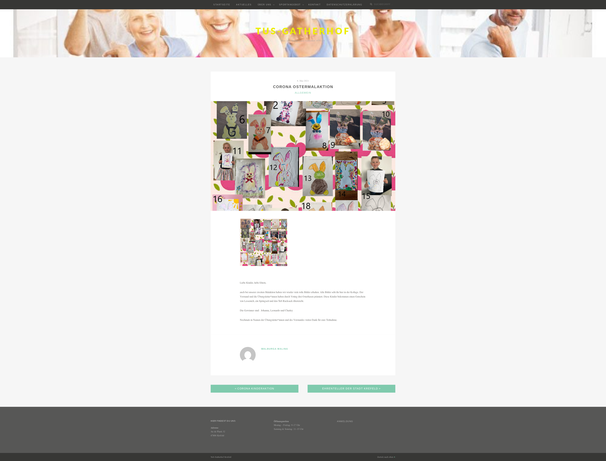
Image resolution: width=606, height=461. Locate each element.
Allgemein (303, 92)
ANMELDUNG (345, 421)
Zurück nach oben (385, 457)
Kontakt (314, 4)
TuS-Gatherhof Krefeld (221, 457)
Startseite (221, 4)
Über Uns (264, 4)
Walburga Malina (274, 349)
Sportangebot (290, 4)
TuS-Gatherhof (303, 31)
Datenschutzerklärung (344, 4)
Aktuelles (244, 4)
